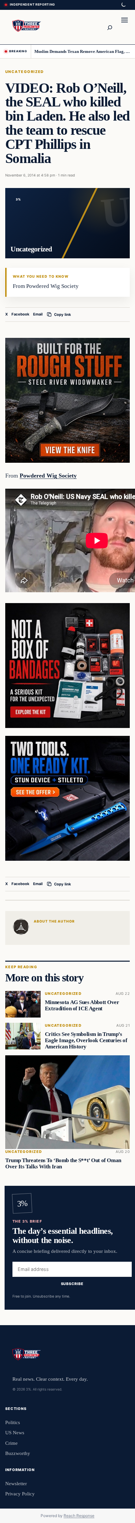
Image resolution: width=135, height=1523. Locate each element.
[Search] (109, 27)
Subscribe (72, 1283)
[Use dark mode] (123, 5)
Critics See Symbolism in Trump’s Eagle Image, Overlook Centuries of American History (86, 1040)
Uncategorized (24, 71)
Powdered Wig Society (48, 475)
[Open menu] (124, 27)
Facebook (20, 314)
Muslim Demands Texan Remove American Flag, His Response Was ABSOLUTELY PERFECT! (82, 51)
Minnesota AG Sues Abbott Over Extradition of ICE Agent (82, 1005)
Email (38, 314)
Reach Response (79, 1515)
